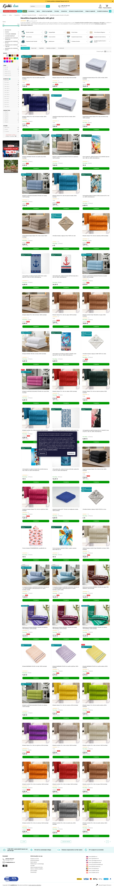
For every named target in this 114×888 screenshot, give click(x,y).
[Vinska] (17, 55)
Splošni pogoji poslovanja (36, 867)
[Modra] (4, 61)
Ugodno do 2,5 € (12, 75)
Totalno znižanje (12, 34)
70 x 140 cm (12, 84)
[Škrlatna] (9, 61)
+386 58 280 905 (9, 858)
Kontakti (32, 865)
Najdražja (41, 48)
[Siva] (7, 55)
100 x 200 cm (12, 88)
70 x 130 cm (12, 82)
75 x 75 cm (12, 104)
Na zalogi (8, 30)
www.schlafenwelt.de (94, 870)
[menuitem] (10, 11)
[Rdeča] (4, 58)
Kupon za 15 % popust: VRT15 (12, 49)
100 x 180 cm (12, 90)
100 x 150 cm (12, 86)
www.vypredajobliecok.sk (95, 862)
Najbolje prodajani (51, 48)
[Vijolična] (7, 61)
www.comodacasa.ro (94, 868)
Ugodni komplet (12, 36)
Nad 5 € (12, 69)
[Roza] (7, 58)
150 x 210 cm (12, 106)
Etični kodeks (33, 870)
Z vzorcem (12, 131)
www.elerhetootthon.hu (94, 866)
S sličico (12, 129)
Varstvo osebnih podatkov (36, 868)
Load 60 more (66, 841)
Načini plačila (33, 862)
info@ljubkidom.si (10, 862)
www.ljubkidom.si (93, 856)
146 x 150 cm (12, 94)
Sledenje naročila (34, 858)
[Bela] (4, 55)
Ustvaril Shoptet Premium (105, 885)
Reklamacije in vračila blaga (37, 863)
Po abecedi (61, 48)
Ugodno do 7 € (12, 71)
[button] (36, 20)
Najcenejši (33, 48)
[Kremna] (15, 61)
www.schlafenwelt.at (94, 872)
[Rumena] (12, 58)
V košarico (36, 89)
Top (24, 841)
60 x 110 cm (12, 102)
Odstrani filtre (10, 135)
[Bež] (15, 55)
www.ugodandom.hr (94, 858)
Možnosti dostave (34, 860)
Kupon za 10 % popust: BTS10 (12, 42)
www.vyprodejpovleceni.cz (95, 860)
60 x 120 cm (12, 80)
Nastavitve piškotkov (52, 446)
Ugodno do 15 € (12, 73)
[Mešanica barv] (12, 61)
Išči (48, 6)
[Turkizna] (17, 58)
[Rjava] (12, 55)
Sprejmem (71, 453)
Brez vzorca (12, 127)
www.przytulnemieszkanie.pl (96, 864)
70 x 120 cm (12, 92)
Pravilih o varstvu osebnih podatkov (48, 449)
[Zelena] (15, 58)
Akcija (12, 32)
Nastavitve (42, 453)
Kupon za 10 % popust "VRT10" (12, 45)
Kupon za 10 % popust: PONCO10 (12, 38)
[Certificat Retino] (11, 879)
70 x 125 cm (12, 100)
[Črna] (9, 55)
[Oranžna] (9, 58)
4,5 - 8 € (12, 67)
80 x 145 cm (12, 96)
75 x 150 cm (12, 98)
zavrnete (44, 448)
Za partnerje (33, 872)
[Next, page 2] (107, 841)
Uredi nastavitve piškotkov (34, 885)
